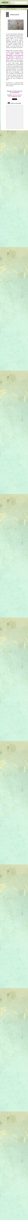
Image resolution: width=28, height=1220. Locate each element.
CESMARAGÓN (16, 92)
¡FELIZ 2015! (14, 14)
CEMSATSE (14, 96)
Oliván (19, 96)
